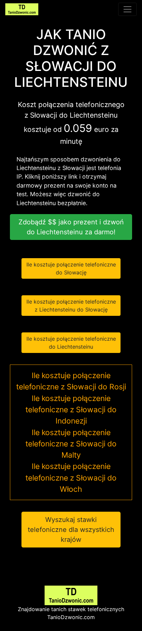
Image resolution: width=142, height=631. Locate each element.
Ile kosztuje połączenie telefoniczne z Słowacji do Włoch (71, 478)
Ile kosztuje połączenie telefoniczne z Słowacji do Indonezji (71, 410)
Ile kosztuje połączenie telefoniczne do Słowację (71, 268)
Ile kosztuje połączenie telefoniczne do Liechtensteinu (71, 342)
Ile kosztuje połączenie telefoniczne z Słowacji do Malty (71, 444)
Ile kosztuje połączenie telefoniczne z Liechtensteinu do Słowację (71, 305)
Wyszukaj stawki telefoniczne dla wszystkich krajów (71, 530)
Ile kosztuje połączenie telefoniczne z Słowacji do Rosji (71, 381)
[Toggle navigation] (127, 9)
